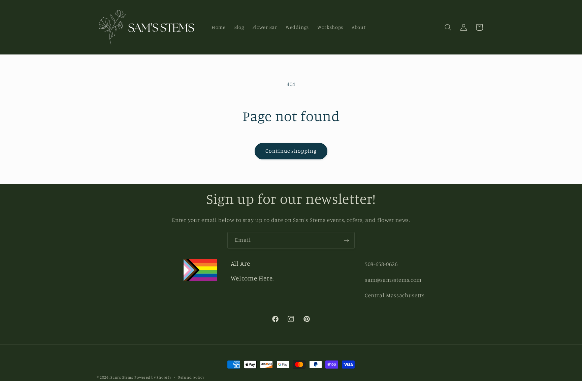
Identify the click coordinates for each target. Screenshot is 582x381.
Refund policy (191, 377)
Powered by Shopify (152, 377)
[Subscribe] (346, 240)
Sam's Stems (121, 377)
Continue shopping (291, 151)
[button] (448, 27)
